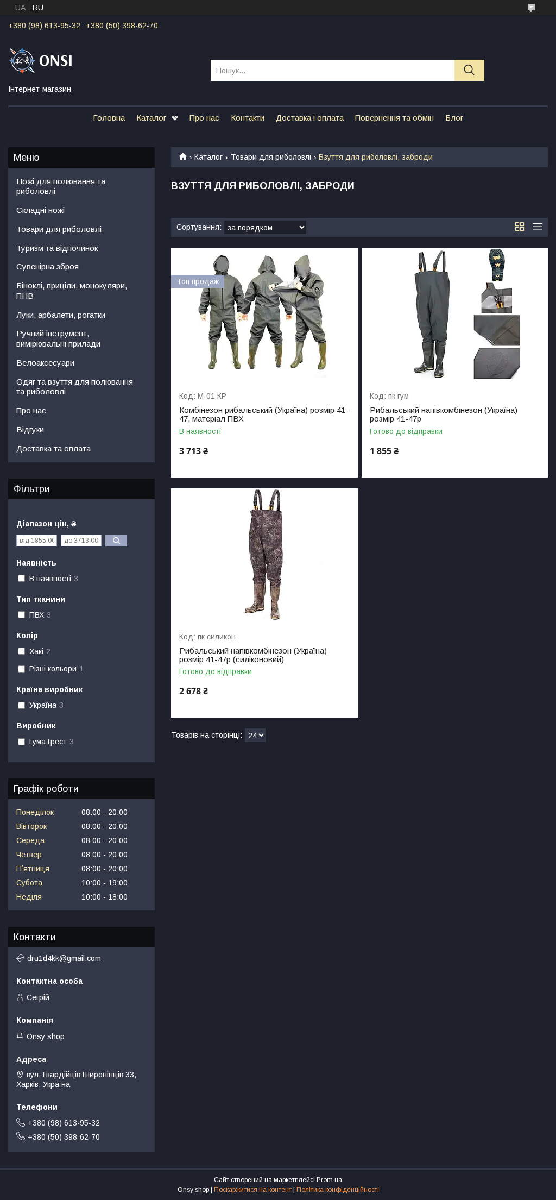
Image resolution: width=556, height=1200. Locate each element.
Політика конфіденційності (337, 1189)
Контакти (247, 117)
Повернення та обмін (394, 117)
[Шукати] (469, 70)
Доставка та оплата (53, 448)
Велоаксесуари (45, 362)
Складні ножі (40, 210)
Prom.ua (329, 1180)
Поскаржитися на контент (253, 1189)
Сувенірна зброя (47, 266)
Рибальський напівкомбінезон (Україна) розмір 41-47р (443, 414)
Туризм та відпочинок (57, 248)
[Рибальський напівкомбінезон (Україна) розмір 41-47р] (455, 314)
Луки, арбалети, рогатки (60, 314)
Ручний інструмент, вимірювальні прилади (58, 338)
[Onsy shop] (102, 60)
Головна (109, 117)
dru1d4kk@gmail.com (64, 958)
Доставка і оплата (310, 117)
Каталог (151, 117)
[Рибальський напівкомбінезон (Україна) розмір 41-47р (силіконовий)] (264, 554)
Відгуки (30, 429)
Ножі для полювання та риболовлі (60, 186)
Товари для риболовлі (271, 157)
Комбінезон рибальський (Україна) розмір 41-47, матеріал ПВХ (264, 414)
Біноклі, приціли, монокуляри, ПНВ (71, 290)
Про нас (204, 117)
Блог (454, 117)
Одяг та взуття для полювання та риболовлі (74, 387)
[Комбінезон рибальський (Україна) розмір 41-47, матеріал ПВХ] (264, 314)
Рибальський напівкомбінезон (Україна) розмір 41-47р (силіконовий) (253, 655)
